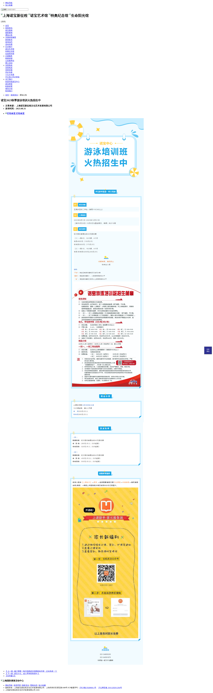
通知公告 (8, 35)
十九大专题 (9, 75)
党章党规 (8, 70)
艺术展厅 (8, 47)
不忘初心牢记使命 (12, 77)
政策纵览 (8, 40)
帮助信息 (33, 685)
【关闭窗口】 (10, 676)
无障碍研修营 (10, 37)
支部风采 (8, 65)
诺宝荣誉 (8, 84)
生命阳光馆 (9, 54)
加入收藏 (8, 5)
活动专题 (8, 44)
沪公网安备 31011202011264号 (110, 688)
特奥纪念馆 (9, 51)
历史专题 (8, 72)
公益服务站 (9, 61)
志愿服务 (8, 56)
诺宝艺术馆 (9, 49)
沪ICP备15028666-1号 (88, 688)
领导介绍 (8, 89)
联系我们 (8, 91)
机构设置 (8, 86)
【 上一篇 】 (31, 671)
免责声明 (17, 685)
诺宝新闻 (8, 30)
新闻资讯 (8, 28)
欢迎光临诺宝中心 (12, 82)
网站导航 (8, 3)
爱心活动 (8, 63)
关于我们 (8, 79)
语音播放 (208, 350)
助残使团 (8, 58)
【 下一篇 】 (22, 673)
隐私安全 (25, 685)
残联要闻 (8, 33)
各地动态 (8, 42)
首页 (7, 26)
